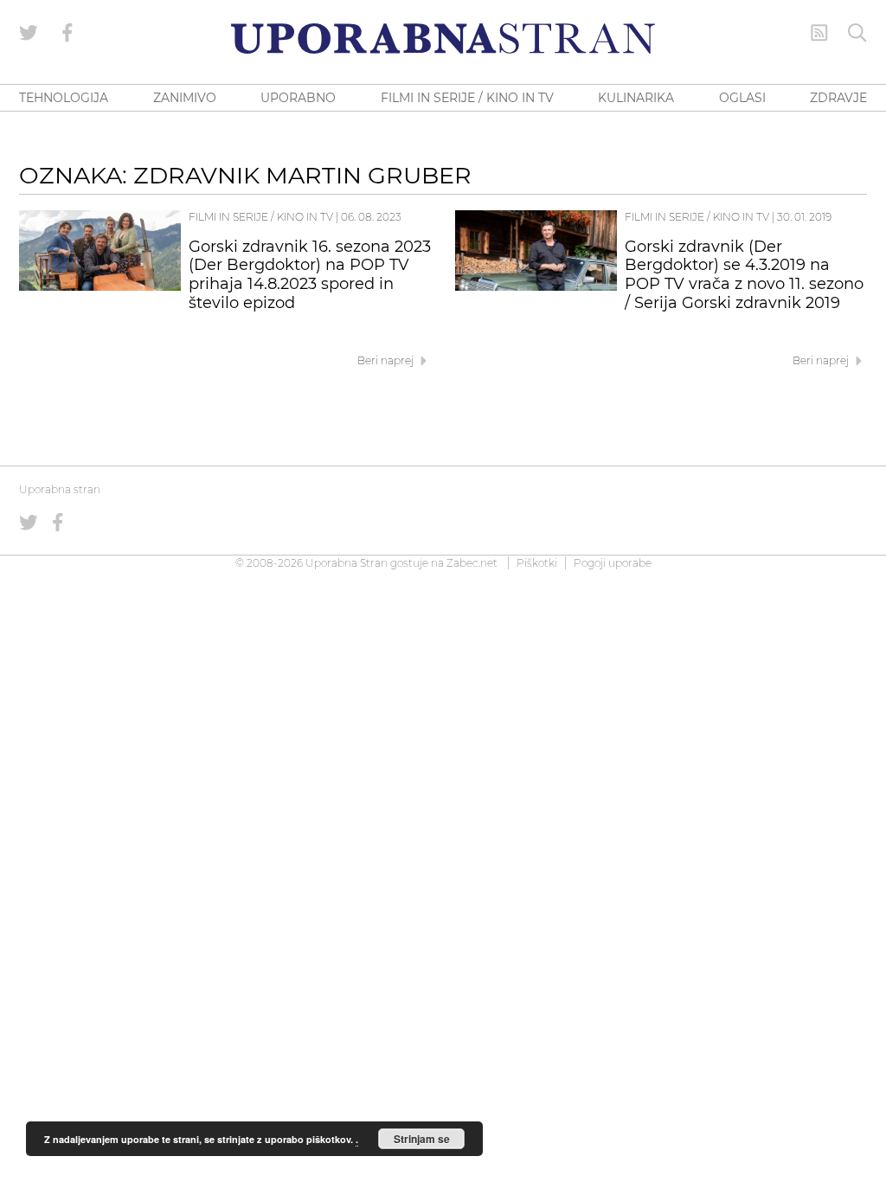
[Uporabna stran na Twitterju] (28, 32)
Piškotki (537, 562)
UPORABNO (298, 98)
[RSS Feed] (819, 32)
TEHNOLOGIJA (63, 98)
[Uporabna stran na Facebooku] (67, 32)
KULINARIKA (636, 98)
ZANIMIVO (184, 98)
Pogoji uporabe (613, 562)
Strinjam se (422, 1139)
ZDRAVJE (838, 98)
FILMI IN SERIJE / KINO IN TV (467, 98)
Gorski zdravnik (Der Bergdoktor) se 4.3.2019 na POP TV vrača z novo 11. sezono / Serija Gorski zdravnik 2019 (744, 274)
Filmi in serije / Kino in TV (261, 216)
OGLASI (742, 98)
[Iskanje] (857, 32)
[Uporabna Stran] (443, 38)
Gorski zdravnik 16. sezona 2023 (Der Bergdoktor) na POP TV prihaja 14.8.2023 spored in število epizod (310, 274)
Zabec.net (472, 562)
